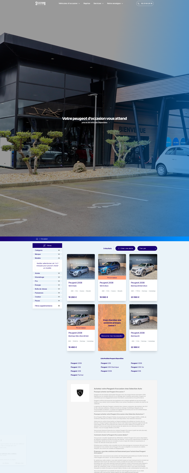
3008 (136, 363)
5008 (106, 371)
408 (76, 371)
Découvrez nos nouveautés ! (112, 336)
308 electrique (110, 367)
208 (106, 363)
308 (76, 367)
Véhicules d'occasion (68, 3)
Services (97, 3)
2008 (76, 363)
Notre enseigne (114, 3)
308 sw (137, 367)
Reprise (87, 3)
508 (136, 371)
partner (77, 375)
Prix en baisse (112, 278)
